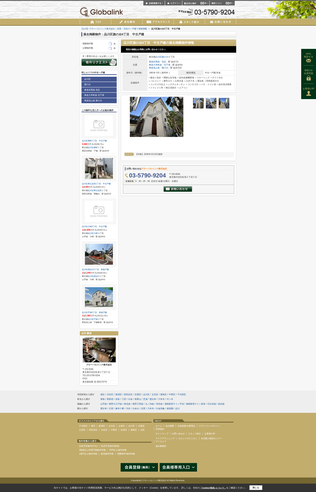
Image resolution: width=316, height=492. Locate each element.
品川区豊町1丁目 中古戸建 (94, 141)
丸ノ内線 (149, 404)
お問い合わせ (178, 433)
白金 (130, 399)
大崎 (96, 233)
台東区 (121, 426)
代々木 (170, 399)
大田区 (82, 430)
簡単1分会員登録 (308, 72)
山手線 (103, 404)
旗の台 (165, 57)
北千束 (167, 65)
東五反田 (98, 190)
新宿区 (118, 394)
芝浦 (145, 399)
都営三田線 (137, 404)
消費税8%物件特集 (126, 453)
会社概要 (169, 426)
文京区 (155, 394)
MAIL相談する (308, 55)
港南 (102, 399)
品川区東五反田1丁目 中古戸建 (96, 184)
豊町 (96, 147)
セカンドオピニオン (188, 438)
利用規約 (160, 429)
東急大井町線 (155, 65)
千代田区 (181, 394)
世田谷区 (128, 394)
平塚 (96, 319)
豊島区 (163, 394)
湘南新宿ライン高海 (195, 404)
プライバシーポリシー (209, 426)
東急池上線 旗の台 (93, 100)
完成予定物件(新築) (110, 446)
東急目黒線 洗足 (92, 90)
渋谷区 (110, 394)
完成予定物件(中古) (88, 446)
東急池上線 (154, 67)
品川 (177, 408)
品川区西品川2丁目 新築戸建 (95, 269)
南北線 (127, 404)
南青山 (138, 399)
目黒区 (138, 394)
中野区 (172, 394)
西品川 (97, 276)
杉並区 (124, 430)
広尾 (111, 408)
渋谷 (128, 408)
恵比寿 (153, 399)
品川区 (158, 57)
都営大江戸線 (115, 404)
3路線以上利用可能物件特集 (92, 450)
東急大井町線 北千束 (94, 95)
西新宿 (110, 399)
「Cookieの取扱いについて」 (213, 488)
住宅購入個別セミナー (211, 438)
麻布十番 (119, 408)
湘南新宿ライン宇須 (174, 404)
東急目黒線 (154, 61)
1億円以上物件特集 (88, 453)
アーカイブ (161, 441)
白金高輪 (160, 408)
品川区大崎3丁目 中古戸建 (94, 226)
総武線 (221, 404)
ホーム (159, 426)
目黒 (143, 408)
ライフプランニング (165, 438)
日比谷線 (211, 404)
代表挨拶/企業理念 (186, 426)
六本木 (161, 399)
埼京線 (159, 404)
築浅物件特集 (107, 453)
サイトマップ (162, 433)
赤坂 (117, 399)
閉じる (256, 487)
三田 (124, 399)
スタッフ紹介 (194, 433)
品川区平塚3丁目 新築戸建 (94, 312)
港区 (102, 394)
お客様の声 (308, 88)
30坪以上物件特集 (118, 450)
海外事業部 (161, 446)
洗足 (164, 61)
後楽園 (170, 408)
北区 (142, 430)
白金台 (135, 408)
